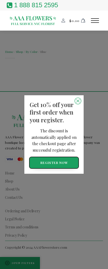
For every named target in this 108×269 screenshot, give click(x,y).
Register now (54, 162)
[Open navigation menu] (95, 21)
